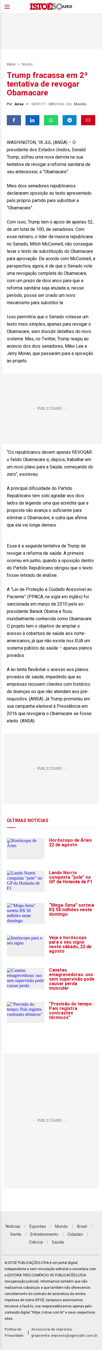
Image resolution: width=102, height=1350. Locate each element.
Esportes (37, 1226)
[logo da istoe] (51, 7)
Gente (15, 1234)
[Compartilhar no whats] (51, 120)
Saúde (58, 1242)
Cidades (75, 1234)
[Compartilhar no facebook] (14, 120)
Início (11, 64)
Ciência (36, 1242)
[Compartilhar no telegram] (70, 120)
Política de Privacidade (14, 1332)
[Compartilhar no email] (88, 120)
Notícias (13, 1226)
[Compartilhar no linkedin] (33, 120)
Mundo (27, 64)
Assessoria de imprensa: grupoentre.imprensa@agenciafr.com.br (64, 1332)
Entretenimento (44, 1234)
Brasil (82, 1226)
